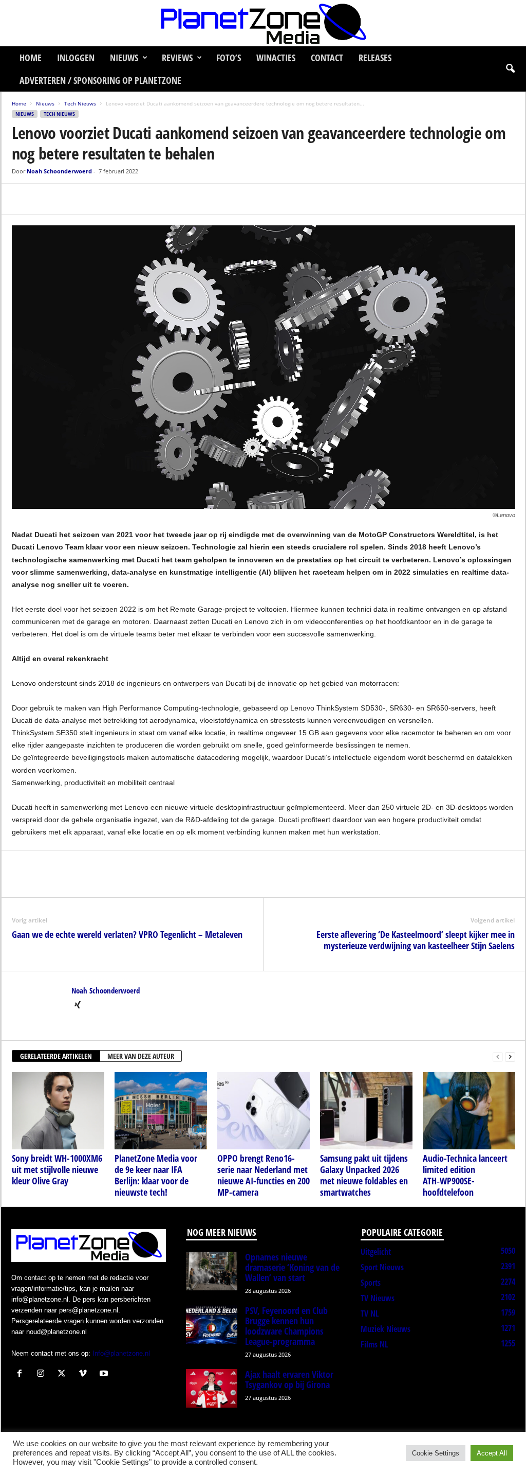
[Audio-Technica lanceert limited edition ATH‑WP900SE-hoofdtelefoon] (469, 1110)
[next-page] (510, 1056)
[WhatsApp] (69, 199)
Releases (375, 57)
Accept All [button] (492, 1453)
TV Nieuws (377, 1298)
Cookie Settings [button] (435, 1453)
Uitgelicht (376, 1251)
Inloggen (76, 57)
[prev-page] (498, 1056)
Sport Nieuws (382, 1267)
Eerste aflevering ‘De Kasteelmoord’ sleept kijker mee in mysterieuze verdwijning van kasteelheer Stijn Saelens (415, 940)
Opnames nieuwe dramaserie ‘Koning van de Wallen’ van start (292, 1267)
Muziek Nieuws (385, 1329)
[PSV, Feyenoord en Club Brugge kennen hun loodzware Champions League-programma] (211, 1324)
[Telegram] (93, 199)
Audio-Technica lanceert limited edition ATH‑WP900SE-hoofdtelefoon (465, 1175)
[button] (510, 69)
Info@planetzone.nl (121, 1353)
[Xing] (77, 1005)
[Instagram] (42, 1374)
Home (31, 57)
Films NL (374, 1344)
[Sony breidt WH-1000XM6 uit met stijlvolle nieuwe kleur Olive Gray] (58, 1110)
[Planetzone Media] (263, 23)
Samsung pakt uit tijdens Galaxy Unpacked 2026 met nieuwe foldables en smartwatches (364, 1175)
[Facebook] (22, 199)
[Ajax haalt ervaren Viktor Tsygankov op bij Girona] (211, 1388)
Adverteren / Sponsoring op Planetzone (100, 80)
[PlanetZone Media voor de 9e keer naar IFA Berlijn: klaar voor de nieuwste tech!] (161, 1110)
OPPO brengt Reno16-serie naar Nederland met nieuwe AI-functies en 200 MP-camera (263, 1175)
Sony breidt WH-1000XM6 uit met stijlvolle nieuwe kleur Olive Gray (57, 1169)
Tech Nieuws (80, 103)
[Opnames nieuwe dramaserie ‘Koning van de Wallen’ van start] (211, 1271)
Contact (327, 57)
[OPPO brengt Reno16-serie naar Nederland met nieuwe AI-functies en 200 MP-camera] (263, 1110)
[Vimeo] (85, 1374)
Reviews (177, 57)
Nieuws (124, 57)
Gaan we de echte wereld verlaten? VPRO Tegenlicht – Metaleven (127, 934)
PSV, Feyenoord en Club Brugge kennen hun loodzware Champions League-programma (286, 1325)
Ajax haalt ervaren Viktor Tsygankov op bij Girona (289, 1379)
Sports (371, 1282)
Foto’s (228, 57)
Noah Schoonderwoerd (59, 171)
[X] (45, 199)
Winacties (275, 57)
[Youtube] (105, 1374)
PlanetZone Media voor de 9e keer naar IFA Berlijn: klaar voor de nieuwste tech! (156, 1175)
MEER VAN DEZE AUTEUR (140, 1056)
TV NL (370, 1313)
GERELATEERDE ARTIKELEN (56, 1056)
